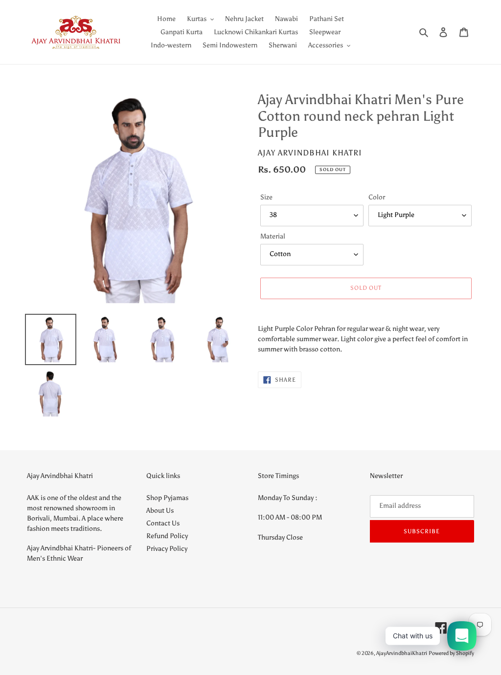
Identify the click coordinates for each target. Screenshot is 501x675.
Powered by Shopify (451, 653)
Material (272, 236)
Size (266, 197)
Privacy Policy (166, 548)
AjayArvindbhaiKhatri (401, 653)
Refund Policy (167, 536)
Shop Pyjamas (167, 498)
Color (376, 197)
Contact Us (163, 523)
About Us (160, 510)
